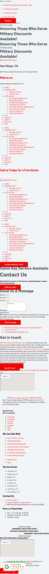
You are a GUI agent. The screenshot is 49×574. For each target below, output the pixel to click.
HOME (7, 87)
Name (2, 295)
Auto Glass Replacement (18, 98)
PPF (6, 115)
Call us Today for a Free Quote (19, 170)
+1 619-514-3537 (6, 176)
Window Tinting (15, 92)
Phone (2, 297)
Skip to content (5, 1)
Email (2, 300)
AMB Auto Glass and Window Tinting (13, 343)
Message (3, 310)
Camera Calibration (16, 111)
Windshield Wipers (16, 113)
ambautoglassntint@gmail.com (12, 83)
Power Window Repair (17, 109)
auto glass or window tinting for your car (28, 349)
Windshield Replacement (18, 102)
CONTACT (8, 117)
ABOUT (7, 120)
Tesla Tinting (14, 94)
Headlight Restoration (17, 105)
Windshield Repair (16, 100)
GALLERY (8, 122)
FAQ (6, 124)
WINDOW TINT (10, 90)
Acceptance (4, 312)
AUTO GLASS (9, 96)
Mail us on (6, 77)
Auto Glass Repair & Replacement (21, 107)
